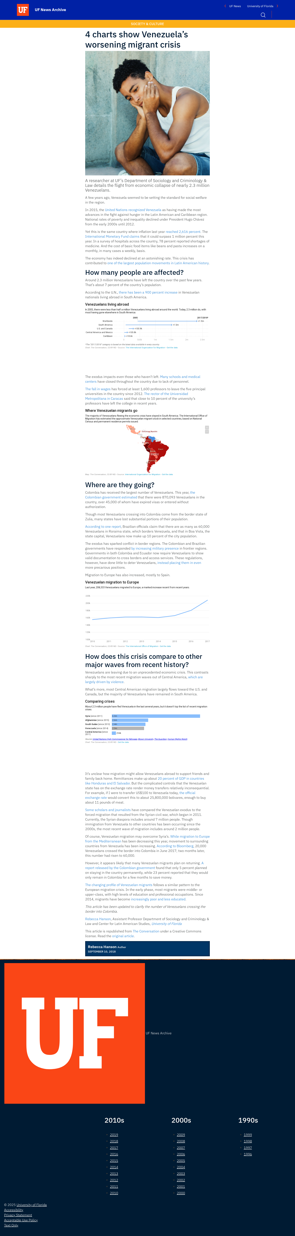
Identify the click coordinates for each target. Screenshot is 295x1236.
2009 (181, 1134)
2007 (181, 1147)
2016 (114, 1154)
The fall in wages (98, 389)
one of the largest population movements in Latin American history (158, 263)
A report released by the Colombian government (144, 865)
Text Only (11, 1225)
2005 (181, 1160)
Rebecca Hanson (98, 919)
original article (123, 936)
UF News (235, 6)
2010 (114, 1193)
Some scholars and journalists (108, 809)
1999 (248, 1134)
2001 (181, 1186)
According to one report (103, 526)
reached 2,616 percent (183, 231)
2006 (181, 1154)
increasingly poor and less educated (158, 899)
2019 (114, 1134)
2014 (114, 1167)
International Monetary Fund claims (112, 236)
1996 (248, 1154)
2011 (114, 1186)
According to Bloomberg (175, 846)
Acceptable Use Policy (21, 1220)
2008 (181, 1141)
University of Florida (260, 6)
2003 (181, 1173)
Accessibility (13, 1210)
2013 (114, 1173)
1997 (248, 1147)
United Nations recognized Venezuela (133, 209)
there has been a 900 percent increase (148, 292)
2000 (181, 1193)
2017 (114, 1147)
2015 (114, 1160)
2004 (181, 1167)
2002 (181, 1180)
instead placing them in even (179, 562)
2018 (114, 1141)
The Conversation (146, 931)
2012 (114, 1180)
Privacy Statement (18, 1215)
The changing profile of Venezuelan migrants (118, 884)
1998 (248, 1141)
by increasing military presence (155, 548)
